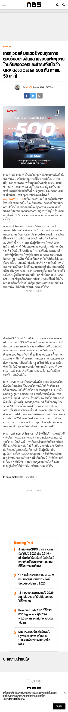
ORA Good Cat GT (27, 477)
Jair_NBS (28, 87)
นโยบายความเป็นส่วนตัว (14, 699)
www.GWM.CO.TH (13, 199)
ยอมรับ (59, 706)
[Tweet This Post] (33, 96)
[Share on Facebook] (27, 96)
